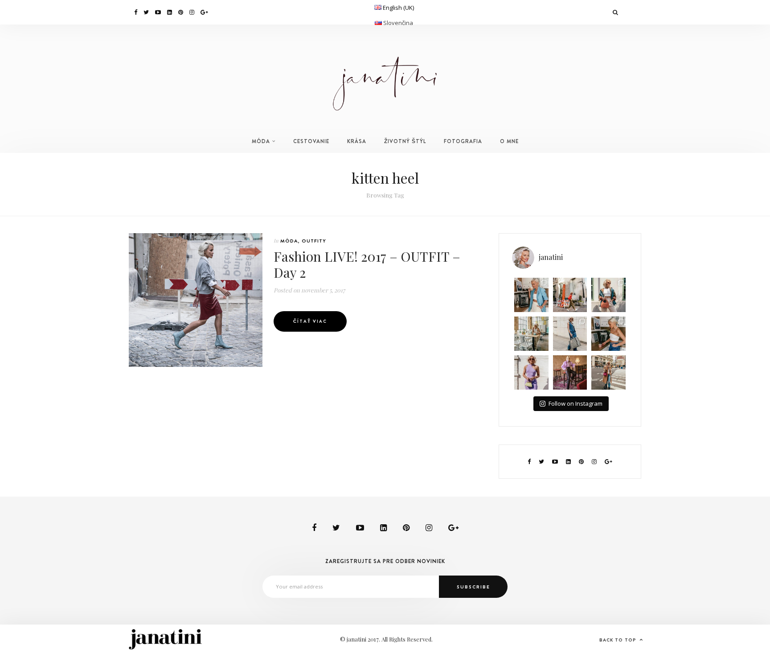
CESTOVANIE (311, 141)
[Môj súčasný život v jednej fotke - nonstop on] (608, 372)
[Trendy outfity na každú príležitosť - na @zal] (570, 372)
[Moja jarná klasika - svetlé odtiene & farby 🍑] (608, 295)
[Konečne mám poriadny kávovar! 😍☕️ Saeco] (608, 334)
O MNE (509, 141)
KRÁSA (356, 141)
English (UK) (398, 8)
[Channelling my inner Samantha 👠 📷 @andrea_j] (531, 372)
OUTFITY (314, 240)
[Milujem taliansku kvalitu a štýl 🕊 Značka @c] (570, 334)
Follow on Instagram (575, 403)
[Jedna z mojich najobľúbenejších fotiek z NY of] (570, 295)
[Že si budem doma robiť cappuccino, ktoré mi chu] (531, 295)
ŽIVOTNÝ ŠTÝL (405, 141)
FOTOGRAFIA (463, 141)
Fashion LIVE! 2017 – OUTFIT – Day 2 (367, 264)
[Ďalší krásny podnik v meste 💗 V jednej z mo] (531, 334)
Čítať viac (310, 321)
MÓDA (261, 141)
